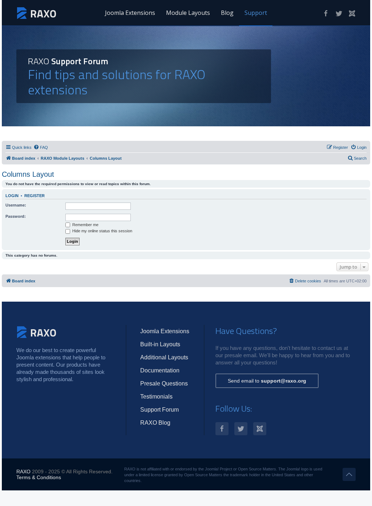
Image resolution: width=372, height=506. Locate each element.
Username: (15, 205)
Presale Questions (164, 383)
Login (12, 195)
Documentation (159, 370)
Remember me (84, 225)
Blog (227, 13)
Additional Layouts (164, 357)
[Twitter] (339, 13)
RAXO (23, 471)
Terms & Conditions (38, 477)
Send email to (267, 381)
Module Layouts (188, 13)
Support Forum (159, 410)
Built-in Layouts (160, 344)
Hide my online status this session (101, 231)
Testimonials (156, 396)
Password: (15, 216)
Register (34, 195)
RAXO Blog (155, 423)
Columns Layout (28, 174)
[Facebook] (325, 13)
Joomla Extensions (130, 13)
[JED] (352, 13)
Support (255, 13)
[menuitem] (40, 147)
